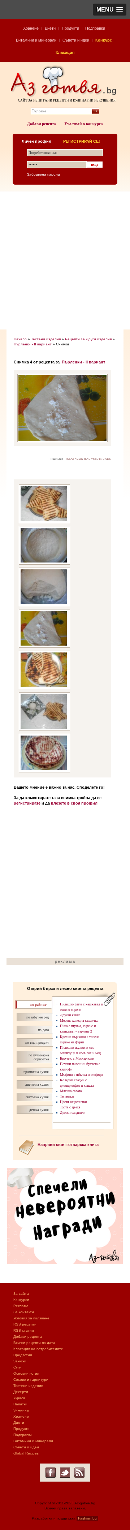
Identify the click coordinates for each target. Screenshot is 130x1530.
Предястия (22, 1355)
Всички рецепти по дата (34, 1343)
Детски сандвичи (72, 1113)
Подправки (95, 28)
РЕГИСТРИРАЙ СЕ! (81, 141)
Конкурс (103, 40)
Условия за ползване (31, 1318)
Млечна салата (71, 1091)
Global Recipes (26, 1453)
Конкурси (21, 1300)
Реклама (21, 1306)
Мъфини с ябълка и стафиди (81, 1075)
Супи (17, 1367)
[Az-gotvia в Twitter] (65, 1472)
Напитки (20, 1404)
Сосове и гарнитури (30, 1380)
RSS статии (23, 1330)
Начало (20, 339)
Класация (65, 52)
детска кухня (39, 1110)
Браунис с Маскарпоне (77, 1058)
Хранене (31, 28)
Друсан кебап (70, 1015)
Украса (19, 1398)
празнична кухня (36, 1072)
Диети (50, 28)
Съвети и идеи (75, 40)
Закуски (19, 1361)
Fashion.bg (87, 1518)
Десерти (20, 1392)
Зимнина (21, 1410)
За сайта (21, 1294)
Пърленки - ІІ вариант (33, 344)
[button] (109, 10)
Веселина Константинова (88, 459)
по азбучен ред (37, 1017)
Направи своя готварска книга (68, 1144)
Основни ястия (26, 1373)
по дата (43, 1030)
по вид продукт (37, 1042)
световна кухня (37, 1097)
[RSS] (79, 1472)
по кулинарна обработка (39, 1057)
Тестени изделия (46, 339)
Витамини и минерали (36, 40)
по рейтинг (38, 1005)
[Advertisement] (65, 261)
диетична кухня (37, 1084)
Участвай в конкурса (83, 123)
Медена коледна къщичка (79, 1020)
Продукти (70, 28)
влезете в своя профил (74, 803)
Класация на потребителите (38, 1349)
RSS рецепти (24, 1324)
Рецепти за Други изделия (88, 339)
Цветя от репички (73, 1102)
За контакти (23, 1312)
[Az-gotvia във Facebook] (50, 1472)
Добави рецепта (41, 123)
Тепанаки (67, 1096)
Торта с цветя (70, 1107)
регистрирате (27, 803)
